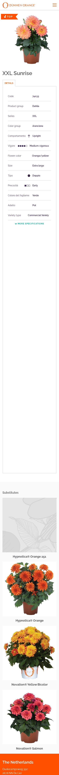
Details (9, 83)
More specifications (30, 224)
